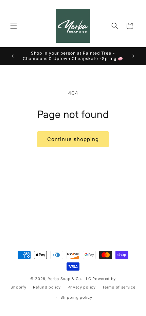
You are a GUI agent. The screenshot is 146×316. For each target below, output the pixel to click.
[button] (13, 25)
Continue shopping (73, 139)
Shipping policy (76, 297)
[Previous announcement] (12, 55)
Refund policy (47, 287)
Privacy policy (82, 287)
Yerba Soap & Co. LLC (69, 278)
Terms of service (118, 287)
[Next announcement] (133, 55)
